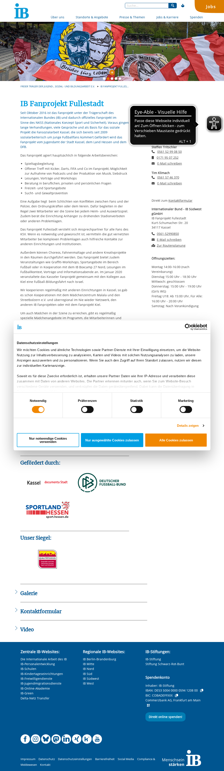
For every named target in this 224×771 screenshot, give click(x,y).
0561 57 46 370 (168, 177)
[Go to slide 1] (105, 79)
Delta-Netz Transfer (35, 698)
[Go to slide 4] (117, 79)
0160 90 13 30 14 (169, 131)
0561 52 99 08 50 (169, 126)
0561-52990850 (168, 234)
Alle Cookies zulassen (176, 440)
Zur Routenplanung (171, 245)
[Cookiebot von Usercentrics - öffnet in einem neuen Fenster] (188, 327)
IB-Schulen (28, 669)
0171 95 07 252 (167, 157)
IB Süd (87, 674)
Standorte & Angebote (92, 17)
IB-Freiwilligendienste (36, 678)
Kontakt (45, 765)
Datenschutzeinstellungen (75, 759)
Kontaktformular (180, 200)
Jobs (211, 6)
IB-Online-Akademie (35, 688)
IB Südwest (91, 678)
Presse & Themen (132, 17)
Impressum (28, 759)
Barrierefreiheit (105, 759)
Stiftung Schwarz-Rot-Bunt (164, 664)
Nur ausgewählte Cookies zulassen (112, 440)
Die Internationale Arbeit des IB (44, 659)
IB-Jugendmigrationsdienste (41, 683)
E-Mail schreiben (169, 137)
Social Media (126, 759)
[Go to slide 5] (121, 79)
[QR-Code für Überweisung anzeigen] (148, 705)
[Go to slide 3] (113, 79)
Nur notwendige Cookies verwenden (48, 440)
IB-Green (27, 693)
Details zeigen (188, 425)
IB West (88, 683)
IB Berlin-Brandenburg (99, 659)
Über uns (57, 17)
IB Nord (88, 669)
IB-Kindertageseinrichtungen (42, 674)
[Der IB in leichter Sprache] (183, 5)
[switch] (87, 409)
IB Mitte (88, 664)
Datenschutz (46, 759)
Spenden (196, 17)
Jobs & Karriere (167, 17)
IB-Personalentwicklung (38, 664)
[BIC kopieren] (176, 695)
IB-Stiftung (153, 659)
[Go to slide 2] (109, 79)
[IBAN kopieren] (201, 690)
